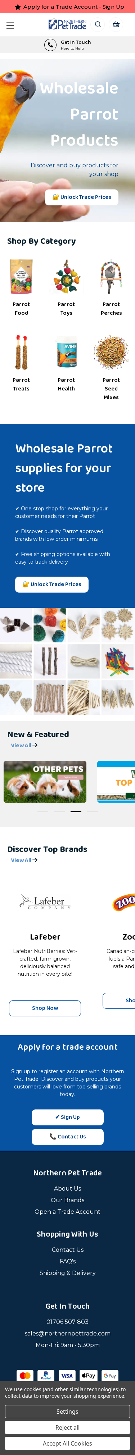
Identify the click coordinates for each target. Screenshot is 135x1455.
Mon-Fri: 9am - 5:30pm (68, 1345)
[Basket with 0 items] (116, 24)
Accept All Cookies (67, 1443)
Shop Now (45, 1008)
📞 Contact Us (67, 1136)
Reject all (67, 1427)
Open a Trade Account (67, 1211)
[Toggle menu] (11, 24)
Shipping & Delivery (68, 1273)
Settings (68, 1412)
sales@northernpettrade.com (68, 1333)
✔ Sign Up (67, 1117)
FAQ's (68, 1261)
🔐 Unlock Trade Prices (81, 197)
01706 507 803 (67, 1321)
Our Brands (67, 1200)
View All (21, 745)
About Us (67, 1188)
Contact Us (68, 1249)
